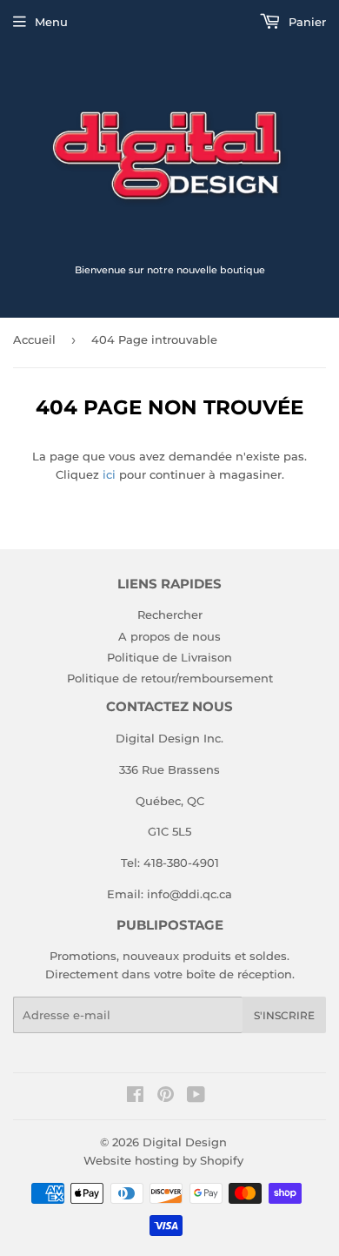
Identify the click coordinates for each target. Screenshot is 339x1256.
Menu (51, 22)
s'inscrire (284, 1015)
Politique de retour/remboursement (170, 678)
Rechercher (170, 614)
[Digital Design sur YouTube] (196, 1097)
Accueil (34, 339)
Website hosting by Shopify (163, 1160)
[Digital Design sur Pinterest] (165, 1097)
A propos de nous (169, 636)
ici (109, 474)
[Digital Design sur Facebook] (135, 1097)
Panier (305, 22)
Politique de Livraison (169, 657)
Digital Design (185, 1142)
